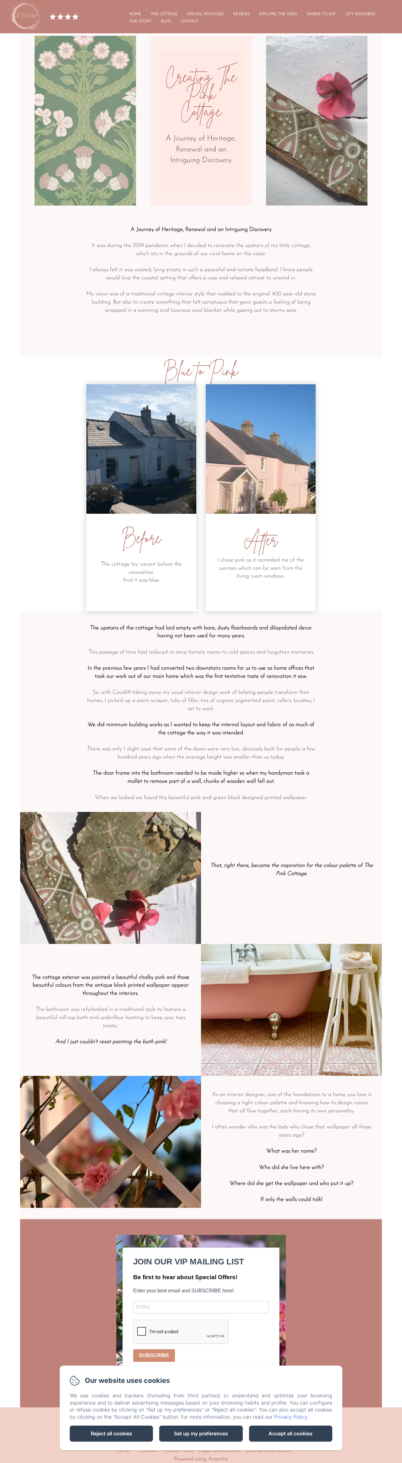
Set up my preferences (201, 1433)
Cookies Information (268, 1450)
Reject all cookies (111, 1433)
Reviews (241, 14)
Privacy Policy (178, 1450)
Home (135, 14)
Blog (166, 21)
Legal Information (219, 1450)
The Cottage (164, 14)
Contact (190, 21)
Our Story (140, 21)
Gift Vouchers (360, 14)
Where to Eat (321, 14)
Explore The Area (278, 14)
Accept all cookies (290, 1433)
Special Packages (205, 14)
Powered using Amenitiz (201, 1459)
